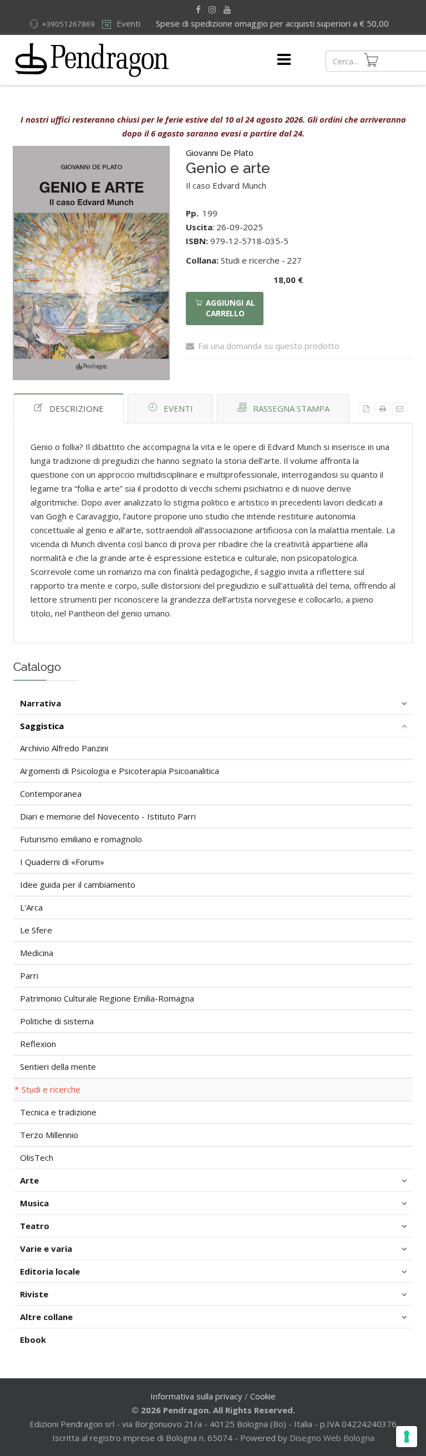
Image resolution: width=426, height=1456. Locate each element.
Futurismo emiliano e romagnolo (81, 839)
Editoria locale (50, 1271)
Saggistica (42, 725)
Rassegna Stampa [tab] (291, 408)
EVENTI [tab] (178, 408)
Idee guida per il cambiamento (77, 884)
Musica (34, 1203)
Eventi (127, 23)
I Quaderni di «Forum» (62, 861)
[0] (371, 60)
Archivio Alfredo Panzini (64, 748)
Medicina (36, 952)
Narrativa (40, 703)
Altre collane (46, 1316)
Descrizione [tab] (76, 408)
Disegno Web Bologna (332, 1437)
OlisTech (36, 1157)
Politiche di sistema (57, 1021)
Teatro (34, 1225)
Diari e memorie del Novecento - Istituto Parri (108, 816)
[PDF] (366, 408)
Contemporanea (51, 793)
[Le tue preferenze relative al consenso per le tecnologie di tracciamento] (406, 1436)
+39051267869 (68, 24)
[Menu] (284, 60)
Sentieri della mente (58, 1066)
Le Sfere (36, 930)
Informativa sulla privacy (196, 1396)
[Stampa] (383, 408)
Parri (29, 975)
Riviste (34, 1294)
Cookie (263, 1396)
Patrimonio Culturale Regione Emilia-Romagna (107, 998)
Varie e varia (46, 1248)
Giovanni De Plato (219, 152)
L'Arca (31, 907)
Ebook (33, 1339)
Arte (29, 1180)
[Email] (399, 408)
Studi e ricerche (51, 1089)
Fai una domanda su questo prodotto (268, 345)
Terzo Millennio (49, 1134)
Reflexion (38, 1043)
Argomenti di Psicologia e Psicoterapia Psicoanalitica (119, 770)
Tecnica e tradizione (58, 1112)
